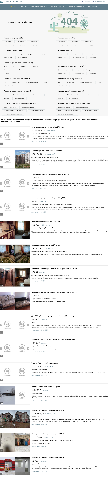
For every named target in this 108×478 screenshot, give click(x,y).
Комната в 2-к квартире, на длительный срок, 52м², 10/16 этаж (54, 269)
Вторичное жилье (9, 45)
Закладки (87, 1)
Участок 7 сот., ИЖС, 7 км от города (44, 363)
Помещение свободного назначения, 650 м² (47, 410)
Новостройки (23, 45)
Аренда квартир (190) (66, 38)
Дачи (13, 66)
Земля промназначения (31, 82)
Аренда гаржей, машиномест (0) (71, 91)
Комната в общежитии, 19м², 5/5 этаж (45, 245)
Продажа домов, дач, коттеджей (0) (18, 63)
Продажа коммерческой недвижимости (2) (21, 103)
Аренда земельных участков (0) (70, 79)
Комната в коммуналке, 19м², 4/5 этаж (45, 221)
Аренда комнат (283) (66, 50)
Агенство (46, 82)
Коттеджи (23, 66)
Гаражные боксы (37, 94)
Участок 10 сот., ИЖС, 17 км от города (45, 387)
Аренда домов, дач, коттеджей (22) (72, 66)
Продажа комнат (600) (13, 50)
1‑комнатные (7, 41)
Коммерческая (93, 6)
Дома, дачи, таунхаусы (39, 6)
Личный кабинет (100, 1)
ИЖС (5, 82)
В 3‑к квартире (8, 57)
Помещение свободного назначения (14, 110)
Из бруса (6, 73)
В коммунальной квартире (24, 54)
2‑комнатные (20, 41)
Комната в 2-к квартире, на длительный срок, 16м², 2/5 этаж (54, 292)
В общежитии (7, 54)
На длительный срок (63, 45)
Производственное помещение (13, 114)
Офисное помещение (10, 107)
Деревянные (22, 70)
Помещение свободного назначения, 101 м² (47, 434)
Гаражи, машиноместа (76, 6)
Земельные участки (57, 6)
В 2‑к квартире (41, 54)
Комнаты (24, 6)
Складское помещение (36, 110)
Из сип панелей (35, 70)
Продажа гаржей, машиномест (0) (17, 91)
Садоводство (16, 82)
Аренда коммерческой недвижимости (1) (74, 103)
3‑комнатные (33, 41)
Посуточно (77, 45)
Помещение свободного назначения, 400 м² (47, 457)
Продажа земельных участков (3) (17, 79)
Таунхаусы (35, 66)
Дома (5, 66)
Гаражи (6, 94)
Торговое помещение (28, 107)
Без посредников (37, 45)
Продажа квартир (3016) (13, 38)
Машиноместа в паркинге (20, 94)
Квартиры (13, 6)
